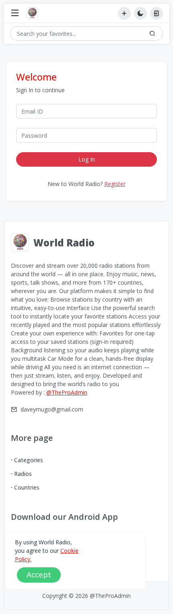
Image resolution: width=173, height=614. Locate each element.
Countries (26, 487)
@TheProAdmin (66, 392)
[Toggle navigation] (15, 13)
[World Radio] (34, 13)
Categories (28, 460)
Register (115, 184)
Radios (23, 474)
